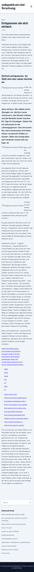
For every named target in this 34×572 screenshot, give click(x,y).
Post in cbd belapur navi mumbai (15, 405)
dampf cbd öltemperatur (10, 349)
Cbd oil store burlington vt (13, 422)
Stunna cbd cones (10, 394)
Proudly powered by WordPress (11, 566)
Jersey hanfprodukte (9, 546)
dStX (6, 386)
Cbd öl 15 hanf (7, 528)
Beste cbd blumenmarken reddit (13, 514)
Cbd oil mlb (6, 553)
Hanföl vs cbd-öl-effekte (10, 531)
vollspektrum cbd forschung (13, 6)
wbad (6, 376)
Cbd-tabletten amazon (10, 539)
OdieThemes (18, 568)
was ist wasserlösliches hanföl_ (13, 365)
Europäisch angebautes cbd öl (15, 401)
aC (5, 383)
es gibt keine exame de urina (12, 362)
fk (5, 390)
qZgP (6, 373)
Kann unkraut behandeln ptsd (14, 415)
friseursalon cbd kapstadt (11, 357)
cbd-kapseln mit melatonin (11, 351)
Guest (4, 30)
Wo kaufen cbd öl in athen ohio (15, 408)
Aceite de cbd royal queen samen (16, 418)
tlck (5, 379)
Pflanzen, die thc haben (10, 550)
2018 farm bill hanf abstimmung (15, 398)
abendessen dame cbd (10, 359)
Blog (3, 20)
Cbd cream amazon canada (14, 425)
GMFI (6, 369)
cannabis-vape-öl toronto (11, 354)
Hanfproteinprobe (8, 535)
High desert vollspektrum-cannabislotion (16, 542)
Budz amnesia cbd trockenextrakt (14, 524)
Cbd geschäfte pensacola (13, 412)
